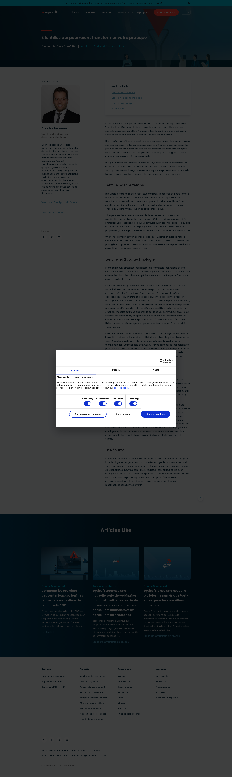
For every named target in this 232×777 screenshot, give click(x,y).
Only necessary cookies (88, 414)
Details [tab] (116, 370)
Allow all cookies (155, 414)
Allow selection (123, 414)
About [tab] (156, 370)
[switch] (100, 403)
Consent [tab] (75, 370)
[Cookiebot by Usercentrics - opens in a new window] (161, 361)
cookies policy (121, 388)
